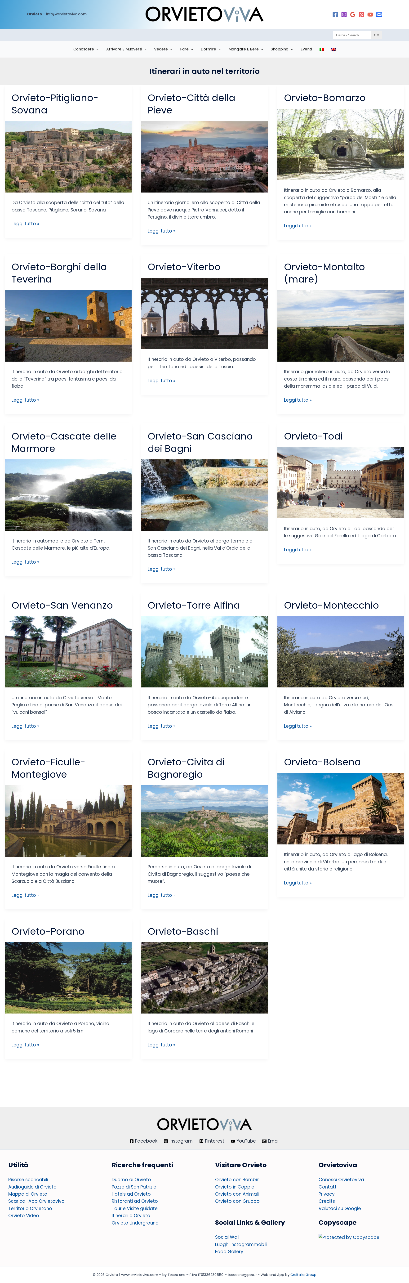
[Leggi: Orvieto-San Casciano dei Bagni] (204, 495)
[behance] (379, 15)
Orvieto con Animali (237, 1194)
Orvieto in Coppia (234, 1187)
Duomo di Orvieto (131, 1179)
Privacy (327, 1194)
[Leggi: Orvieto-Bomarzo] (340, 144)
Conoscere (83, 49)
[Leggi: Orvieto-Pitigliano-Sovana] (68, 156)
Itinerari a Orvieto (131, 1215)
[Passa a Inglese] (333, 49)
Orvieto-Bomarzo (325, 97)
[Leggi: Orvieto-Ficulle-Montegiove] (68, 820)
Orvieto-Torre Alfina (194, 605)
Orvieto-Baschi (183, 931)
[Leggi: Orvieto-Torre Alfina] (204, 651)
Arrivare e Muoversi (124, 49)
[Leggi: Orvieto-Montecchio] (340, 651)
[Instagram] (344, 15)
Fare (184, 49)
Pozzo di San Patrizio (134, 1187)
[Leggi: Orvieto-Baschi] (204, 977)
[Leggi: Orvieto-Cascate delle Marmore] (68, 495)
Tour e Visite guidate (135, 1208)
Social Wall (227, 1237)
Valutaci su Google (340, 1208)
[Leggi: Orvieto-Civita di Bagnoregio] (204, 820)
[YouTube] (370, 15)
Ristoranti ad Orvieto (135, 1201)
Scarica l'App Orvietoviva (36, 1201)
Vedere (161, 49)
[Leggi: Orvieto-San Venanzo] (68, 651)
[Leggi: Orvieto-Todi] (340, 482)
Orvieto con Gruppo (237, 1201)
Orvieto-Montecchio (331, 605)
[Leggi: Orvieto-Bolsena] (340, 808)
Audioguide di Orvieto (32, 1187)
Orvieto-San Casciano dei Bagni (200, 442)
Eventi (306, 49)
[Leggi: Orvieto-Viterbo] (204, 313)
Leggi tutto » (25, 223)
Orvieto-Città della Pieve (191, 104)
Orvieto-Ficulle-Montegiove (48, 768)
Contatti (328, 1187)
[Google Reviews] (353, 15)
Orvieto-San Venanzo (62, 605)
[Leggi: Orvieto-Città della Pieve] (204, 156)
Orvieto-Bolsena (322, 762)
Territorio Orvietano (30, 1208)
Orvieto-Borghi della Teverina (59, 273)
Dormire (208, 49)
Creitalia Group (303, 1274)
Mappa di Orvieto (27, 1194)
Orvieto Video (23, 1215)
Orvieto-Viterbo (184, 267)
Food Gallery (229, 1251)
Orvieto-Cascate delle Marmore (64, 442)
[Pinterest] (362, 15)
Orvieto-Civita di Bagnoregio (186, 768)
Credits (327, 1201)
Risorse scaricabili (28, 1179)
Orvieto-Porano (48, 931)
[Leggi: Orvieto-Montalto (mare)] (340, 325)
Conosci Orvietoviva (341, 1179)
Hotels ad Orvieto (131, 1194)
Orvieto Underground (135, 1223)
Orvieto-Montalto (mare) (324, 273)
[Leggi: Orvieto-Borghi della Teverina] (68, 325)
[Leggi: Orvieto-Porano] (68, 977)
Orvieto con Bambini (237, 1179)
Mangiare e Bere (243, 49)
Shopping (279, 49)
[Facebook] (335, 15)
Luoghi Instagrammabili (241, 1244)
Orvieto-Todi (313, 436)
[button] (96, 49)
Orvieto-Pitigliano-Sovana (55, 104)
